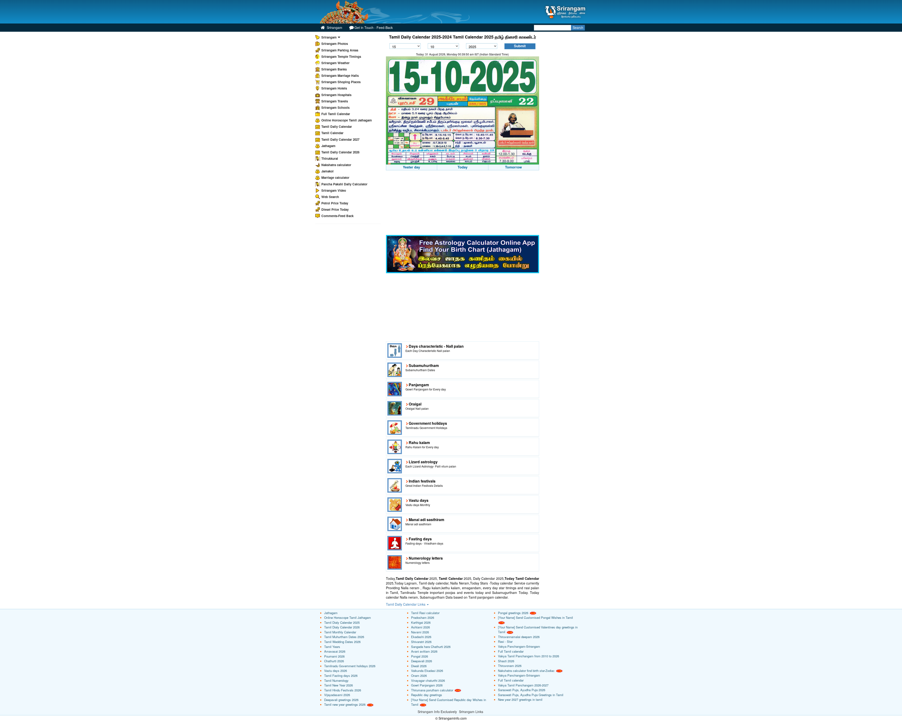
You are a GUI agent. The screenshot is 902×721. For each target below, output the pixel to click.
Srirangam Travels (334, 101)
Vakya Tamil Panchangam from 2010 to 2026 (528, 656)
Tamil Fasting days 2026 (341, 675)
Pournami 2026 (334, 656)
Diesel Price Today (335, 209)
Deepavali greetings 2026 (341, 700)
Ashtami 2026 (420, 627)
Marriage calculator (335, 177)
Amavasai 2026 (334, 651)
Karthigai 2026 (421, 622)
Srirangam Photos (334, 43)
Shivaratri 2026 (421, 641)
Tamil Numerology (336, 680)
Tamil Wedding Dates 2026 (342, 641)
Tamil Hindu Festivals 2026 (342, 690)
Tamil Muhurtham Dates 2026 (344, 637)
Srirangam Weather (335, 63)
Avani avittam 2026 (424, 651)
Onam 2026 (419, 675)
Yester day (411, 167)
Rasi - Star (505, 641)
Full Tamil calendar (511, 651)
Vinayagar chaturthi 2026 (428, 680)
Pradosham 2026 (422, 617)
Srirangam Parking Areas (339, 50)
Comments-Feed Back (337, 216)
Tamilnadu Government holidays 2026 (349, 666)
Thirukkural (329, 158)
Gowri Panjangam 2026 (427, 685)
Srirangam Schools (335, 107)
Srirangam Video (333, 190)
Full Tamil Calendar (335, 114)
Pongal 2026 (419, 656)
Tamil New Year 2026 (338, 685)
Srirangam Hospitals (336, 95)
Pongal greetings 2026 (513, 613)
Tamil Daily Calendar (336, 126)
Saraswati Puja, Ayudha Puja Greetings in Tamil (530, 695)
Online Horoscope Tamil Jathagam (346, 120)
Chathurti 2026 (334, 661)
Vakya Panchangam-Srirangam (519, 646)
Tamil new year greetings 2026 (344, 704)
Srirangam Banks (334, 69)
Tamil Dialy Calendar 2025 (342, 622)
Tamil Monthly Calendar (340, 632)
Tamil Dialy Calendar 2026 (342, 627)
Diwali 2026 (419, 666)
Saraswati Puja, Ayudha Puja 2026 (521, 690)
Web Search (330, 197)
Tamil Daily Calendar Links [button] (406, 604)
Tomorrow (513, 167)
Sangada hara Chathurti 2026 (431, 646)
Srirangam (334, 27)
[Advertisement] (462, 203)
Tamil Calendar (332, 133)
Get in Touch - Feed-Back (373, 27)
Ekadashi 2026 (421, 637)
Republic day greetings (426, 695)
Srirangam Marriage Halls (340, 75)
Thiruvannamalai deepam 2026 (519, 637)
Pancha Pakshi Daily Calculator (344, 184)
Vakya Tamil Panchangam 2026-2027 (523, 685)
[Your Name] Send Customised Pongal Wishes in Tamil (535, 617)
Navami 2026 (420, 632)
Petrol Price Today (334, 203)
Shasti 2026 (506, 661)
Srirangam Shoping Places (341, 82)
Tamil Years (332, 646)
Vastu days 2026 (335, 670)
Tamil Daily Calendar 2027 (340, 139)
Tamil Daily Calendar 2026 (340, 152)
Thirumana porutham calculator (432, 690)
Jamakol (327, 171)
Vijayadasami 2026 (337, 695)
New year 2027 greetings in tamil (520, 699)
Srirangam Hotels (334, 88)
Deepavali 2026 (421, 661)
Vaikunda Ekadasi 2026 (427, 670)
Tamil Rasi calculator (425, 613)
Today (462, 167)
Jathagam (328, 146)
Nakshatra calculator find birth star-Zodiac (526, 670)
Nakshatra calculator (336, 165)
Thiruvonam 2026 (509, 665)
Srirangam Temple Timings (341, 56)
